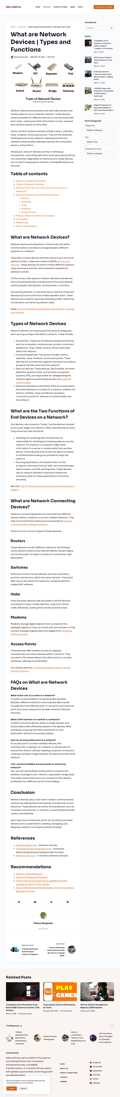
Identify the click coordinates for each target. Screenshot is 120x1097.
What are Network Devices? (31, 181)
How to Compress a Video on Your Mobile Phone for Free (78, 1038)
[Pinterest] (51, 902)
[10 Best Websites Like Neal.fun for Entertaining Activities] (9, 1037)
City (87, 137)
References (22, 222)
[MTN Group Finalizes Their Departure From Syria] (88, 59)
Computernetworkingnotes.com (33, 849)
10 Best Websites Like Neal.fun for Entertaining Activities (21, 1038)
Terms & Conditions (69, 1073)
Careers (63, 1081)
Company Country (93, 149)
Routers (25, 198)
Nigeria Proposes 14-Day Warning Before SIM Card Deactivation (103, 107)
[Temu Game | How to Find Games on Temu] (60, 991)
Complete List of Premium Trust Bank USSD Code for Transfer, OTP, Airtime (23, 1008)
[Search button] (111, 28)
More (80, 7)
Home (37, 7)
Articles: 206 (43, 929)
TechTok (46, 7)
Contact (64, 1077)
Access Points (28, 212)
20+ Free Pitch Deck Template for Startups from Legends (106, 1037)
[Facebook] (19, 902)
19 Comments (66, 1011)
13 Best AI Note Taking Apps (50, 1037)
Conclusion (22, 219)
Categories (90, 125)
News (72, 7)
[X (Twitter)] (35, 902)
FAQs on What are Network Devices (35, 215)
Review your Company (103, 7)
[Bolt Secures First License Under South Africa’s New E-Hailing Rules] (88, 74)
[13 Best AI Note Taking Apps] (37, 1037)
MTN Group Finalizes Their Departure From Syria (103, 60)
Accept (12, 1089)
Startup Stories (60, 7)
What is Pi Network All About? (32, 877)
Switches (26, 202)
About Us (64, 1068)
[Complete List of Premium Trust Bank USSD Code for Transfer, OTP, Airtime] (88, 43)
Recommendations (26, 226)
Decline (23, 1089)
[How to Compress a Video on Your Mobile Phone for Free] (65, 1037)
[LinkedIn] (68, 902)
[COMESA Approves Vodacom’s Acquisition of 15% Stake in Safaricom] (88, 90)
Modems (26, 208)
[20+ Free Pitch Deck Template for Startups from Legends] (93, 1037)
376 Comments (25, 1014)
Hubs (24, 205)
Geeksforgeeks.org (26, 845)
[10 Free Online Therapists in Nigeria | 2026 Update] (97, 991)
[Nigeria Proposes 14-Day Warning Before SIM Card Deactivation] (88, 107)
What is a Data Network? (29, 874)
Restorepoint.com (26, 855)
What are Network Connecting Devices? (37, 195)
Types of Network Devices (30, 184)
